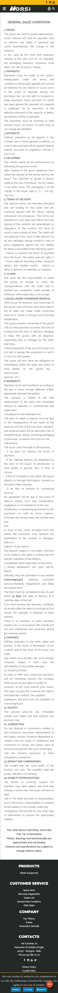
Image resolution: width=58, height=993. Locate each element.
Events (29, 922)
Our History (29, 918)
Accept (29, 990)
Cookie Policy (29, 970)
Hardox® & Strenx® (29, 926)
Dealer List (29, 898)
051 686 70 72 (33, 955)
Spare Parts (29, 890)
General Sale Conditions (29, 901)
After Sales (29, 905)
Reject (17, 990)
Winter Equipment (29, 873)
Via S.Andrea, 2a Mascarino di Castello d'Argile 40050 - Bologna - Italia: (29, 949)
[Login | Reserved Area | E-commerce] (49, 9)
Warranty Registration (29, 894)
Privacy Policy (29, 967)
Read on (42, 990)
